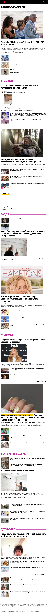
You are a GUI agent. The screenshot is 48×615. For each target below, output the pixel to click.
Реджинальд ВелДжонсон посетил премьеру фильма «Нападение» (27, 183)
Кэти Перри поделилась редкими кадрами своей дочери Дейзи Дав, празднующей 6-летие (27, 170)
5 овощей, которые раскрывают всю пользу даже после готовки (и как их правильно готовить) (27, 562)
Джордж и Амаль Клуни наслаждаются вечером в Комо (24, 56)
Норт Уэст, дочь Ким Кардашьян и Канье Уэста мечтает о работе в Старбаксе (26, 120)
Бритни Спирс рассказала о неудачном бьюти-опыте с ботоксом (26, 374)
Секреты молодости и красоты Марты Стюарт (21, 429)
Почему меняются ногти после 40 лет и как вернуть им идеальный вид (28, 442)
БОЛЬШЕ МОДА (41, 263)
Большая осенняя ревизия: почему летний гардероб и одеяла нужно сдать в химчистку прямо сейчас (27, 512)
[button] (43, 2)
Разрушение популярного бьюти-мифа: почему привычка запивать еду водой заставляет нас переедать (28, 585)
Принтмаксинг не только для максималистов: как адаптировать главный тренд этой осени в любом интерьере (26, 465)
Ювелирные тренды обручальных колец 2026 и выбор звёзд (25, 310)
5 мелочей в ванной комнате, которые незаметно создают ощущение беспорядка (27, 518)
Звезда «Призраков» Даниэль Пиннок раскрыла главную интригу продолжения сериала (26, 177)
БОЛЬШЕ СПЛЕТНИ (41, 126)
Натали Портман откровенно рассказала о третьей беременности (26, 567)
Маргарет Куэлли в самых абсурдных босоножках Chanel (24, 225)
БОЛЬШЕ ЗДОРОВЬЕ (40, 574)
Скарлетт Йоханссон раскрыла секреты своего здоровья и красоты (9, 208)
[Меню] (46, 2)
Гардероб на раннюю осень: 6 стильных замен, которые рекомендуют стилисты (27, 324)
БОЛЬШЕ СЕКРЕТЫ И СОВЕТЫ (38, 501)
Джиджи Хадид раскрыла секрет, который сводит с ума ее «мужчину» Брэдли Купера (27, 63)
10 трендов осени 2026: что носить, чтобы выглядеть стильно (25, 219)
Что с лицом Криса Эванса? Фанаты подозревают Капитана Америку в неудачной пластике (27, 436)
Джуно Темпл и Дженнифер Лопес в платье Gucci (22, 317)
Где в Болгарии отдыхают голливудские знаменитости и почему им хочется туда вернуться (27, 505)
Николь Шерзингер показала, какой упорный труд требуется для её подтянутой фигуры (27, 369)
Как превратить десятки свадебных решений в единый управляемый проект (27, 459)
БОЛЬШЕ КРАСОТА (41, 381)
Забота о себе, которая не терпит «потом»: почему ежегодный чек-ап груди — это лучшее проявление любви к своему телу (27, 592)
